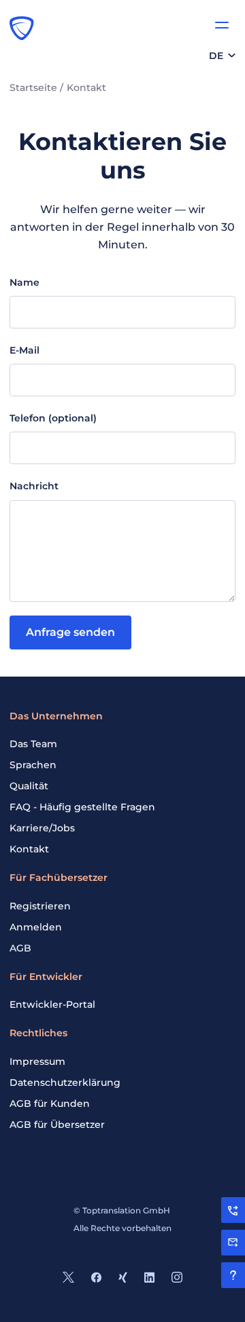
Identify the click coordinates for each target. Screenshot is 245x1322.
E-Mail (24, 350)
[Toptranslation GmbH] (22, 28)
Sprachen (33, 765)
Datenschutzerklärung (65, 1082)
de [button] (216, 56)
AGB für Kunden (50, 1103)
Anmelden (36, 927)
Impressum (37, 1061)
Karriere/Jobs (42, 828)
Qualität (29, 786)
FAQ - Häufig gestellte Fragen (82, 807)
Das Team (33, 744)
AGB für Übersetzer (57, 1124)
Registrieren (40, 906)
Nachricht (34, 486)
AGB (20, 948)
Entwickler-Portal (52, 1004)
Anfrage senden (70, 632)
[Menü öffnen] (221, 25)
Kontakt (29, 849)
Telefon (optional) (53, 418)
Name (24, 282)
